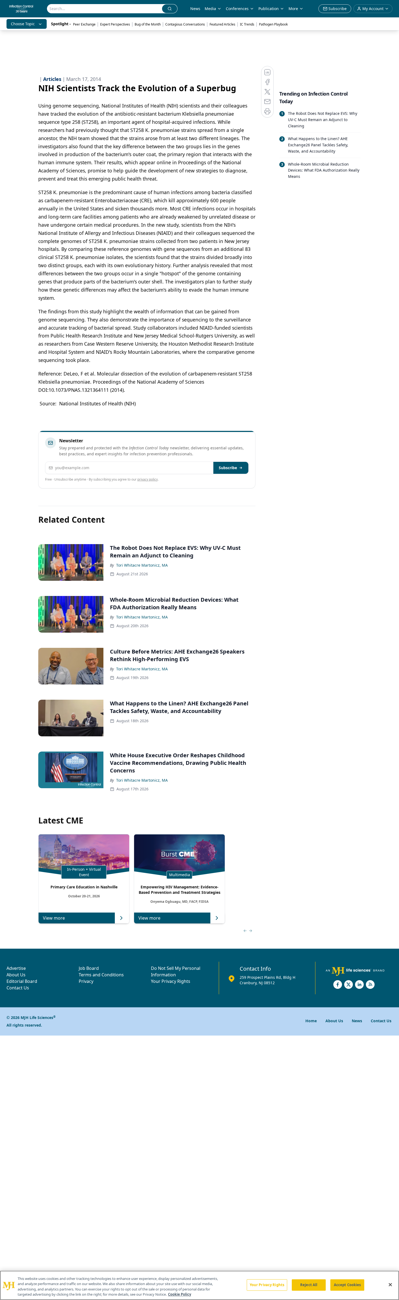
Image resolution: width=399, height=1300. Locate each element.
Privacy (86, 981)
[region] (199, 1285)
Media (210, 8)
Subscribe (228, 467)
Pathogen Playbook (273, 24)
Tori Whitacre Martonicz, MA (142, 565)
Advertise (16, 968)
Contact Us (18, 988)
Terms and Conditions (101, 975)
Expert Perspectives (115, 24)
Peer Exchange (84, 24)
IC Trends (247, 24)
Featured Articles (222, 24)
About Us (16, 975)
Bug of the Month (148, 24)
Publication (268, 8)
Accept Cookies (347, 1284)
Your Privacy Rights (170, 981)
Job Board (89, 968)
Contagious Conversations (185, 24)
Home (311, 1020)
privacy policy (147, 479)
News (195, 8)
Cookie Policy (179, 1294)
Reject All (308, 1284)
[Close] (390, 1284)
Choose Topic (23, 23)
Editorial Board (22, 981)
